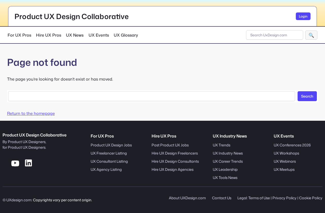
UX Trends (221, 145)
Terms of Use (259, 198)
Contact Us (221, 198)
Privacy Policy (284, 198)
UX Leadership (225, 169)
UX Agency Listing (106, 169)
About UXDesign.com (187, 198)
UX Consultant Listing (109, 161)
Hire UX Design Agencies (172, 169)
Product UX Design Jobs (111, 145)
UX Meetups (284, 169)
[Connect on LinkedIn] (28, 166)
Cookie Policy (310, 198)
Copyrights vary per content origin (62, 200)
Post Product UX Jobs (170, 145)
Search (311, 35)
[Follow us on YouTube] (15, 166)
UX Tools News (225, 177)
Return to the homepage (31, 113)
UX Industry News (228, 153)
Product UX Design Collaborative (71, 16)
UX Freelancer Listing (109, 153)
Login (303, 16)
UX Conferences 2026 (292, 145)
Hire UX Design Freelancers (175, 153)
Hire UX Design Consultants (175, 161)
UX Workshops (286, 153)
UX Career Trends (228, 161)
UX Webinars (285, 161)
